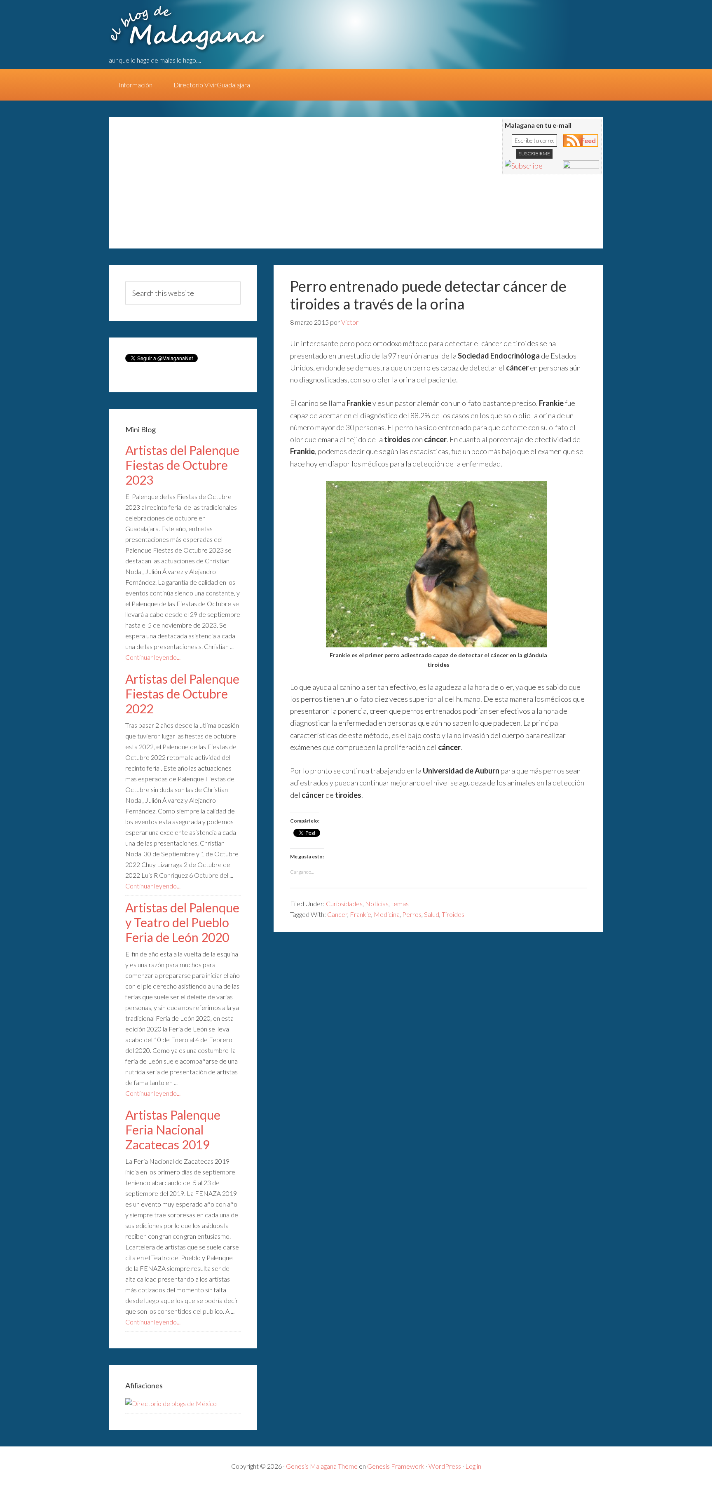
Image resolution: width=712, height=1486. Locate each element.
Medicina (387, 914)
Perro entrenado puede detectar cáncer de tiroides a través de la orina (428, 295)
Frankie (360, 914)
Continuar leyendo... (152, 657)
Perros (412, 914)
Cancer (337, 914)
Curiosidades (344, 903)
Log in (473, 1466)
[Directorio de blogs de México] (171, 1403)
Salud (431, 914)
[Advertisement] (269, 186)
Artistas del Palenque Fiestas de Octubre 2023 (182, 465)
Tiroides (453, 914)
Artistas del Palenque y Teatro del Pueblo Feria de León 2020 (182, 922)
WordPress (445, 1466)
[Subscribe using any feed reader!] (524, 165)
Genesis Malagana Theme (322, 1466)
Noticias (377, 903)
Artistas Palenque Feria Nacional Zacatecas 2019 (172, 1129)
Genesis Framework (395, 1466)
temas (400, 903)
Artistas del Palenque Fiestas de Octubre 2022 (182, 693)
